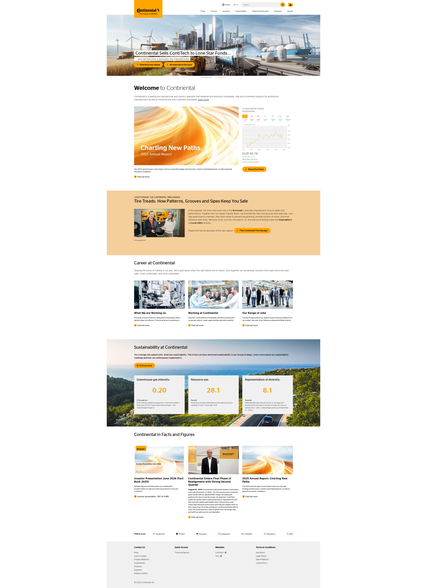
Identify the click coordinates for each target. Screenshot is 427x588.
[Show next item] (313, 45)
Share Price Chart (256, 169)
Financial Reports (182, 552)
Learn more (203, 99)
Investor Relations (141, 559)
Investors (226, 11)
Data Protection (262, 559)
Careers (214, 11)
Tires (217, 556)
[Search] (282, 4)
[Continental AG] (148, 9)
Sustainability (240, 11)
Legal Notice (261, 556)
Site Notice (260, 552)
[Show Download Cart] (290, 4)
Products (138, 566)
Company (278, 11)
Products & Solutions (260, 11)
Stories (290, 11)
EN (235, 5)
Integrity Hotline (140, 573)
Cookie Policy (261, 563)
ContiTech (219, 552)
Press (203, 11)
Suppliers (138, 570)
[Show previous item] (113, 45)
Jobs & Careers (140, 556)
